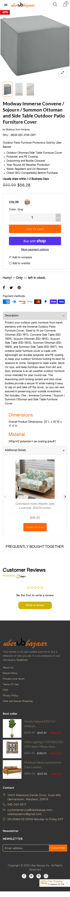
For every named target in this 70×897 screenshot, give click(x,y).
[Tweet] (11, 288)
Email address (14, 848)
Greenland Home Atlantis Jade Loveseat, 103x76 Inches (35, 505)
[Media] (62, 73)
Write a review (35, 605)
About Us (8, 668)
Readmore (22, 660)
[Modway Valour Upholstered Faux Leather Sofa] (12, 769)
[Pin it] (19, 288)
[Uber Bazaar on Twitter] (31, 876)
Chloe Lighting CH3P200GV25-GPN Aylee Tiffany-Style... (44, 744)
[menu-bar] (7, 5)
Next (65, 497)
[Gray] (27, 202)
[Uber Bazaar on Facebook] (24, 876)
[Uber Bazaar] (23, 5)
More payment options (35, 249)
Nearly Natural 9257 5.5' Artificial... (40, 724)
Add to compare (22, 257)
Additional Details (15, 450)
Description (11, 315)
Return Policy (10, 673)
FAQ (5, 690)
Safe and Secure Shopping (17, 701)
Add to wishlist (21, 263)
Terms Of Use (10, 684)
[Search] (55, 5)
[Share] (4, 288)
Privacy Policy (10, 696)
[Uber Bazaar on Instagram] (46, 876)
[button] (58, 220)
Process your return (13, 679)
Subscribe (58, 848)
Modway (10, 130)
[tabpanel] (35, 45)
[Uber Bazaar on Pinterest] (38, 876)
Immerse (25, 130)
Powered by (9, 576)
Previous (5, 497)
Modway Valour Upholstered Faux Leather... (42, 765)
